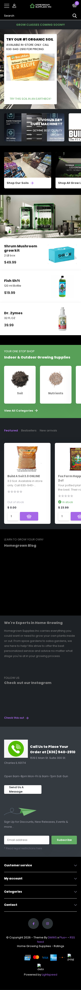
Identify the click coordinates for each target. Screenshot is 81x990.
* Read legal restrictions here (23, 848)
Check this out (14, 718)
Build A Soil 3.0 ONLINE (23, 476)
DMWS (52, 937)
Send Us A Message (16, 789)
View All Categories (19, 410)
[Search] (75, 16)
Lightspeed (49, 975)
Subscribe (64, 840)
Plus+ (63, 937)
